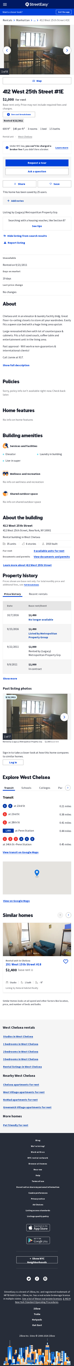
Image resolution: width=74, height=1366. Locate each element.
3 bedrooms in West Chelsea (20, 1059)
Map (39, 80)
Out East (37, 1325)
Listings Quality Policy (38, 1216)
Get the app (64, 12)
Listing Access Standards (38, 1210)
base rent (24, 970)
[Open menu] (4, 4)
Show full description (16, 365)
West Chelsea (25, 136)
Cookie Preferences (37, 1193)
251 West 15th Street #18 (23, 964)
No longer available (41, 619)
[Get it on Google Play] (38, 1240)
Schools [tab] (26, 787)
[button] (67, 788)
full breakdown (31, 584)
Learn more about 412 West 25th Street (27, 565)
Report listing (16, 242)
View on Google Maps (16, 901)
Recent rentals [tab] (38, 594)
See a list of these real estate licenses (42, 1298)
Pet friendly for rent (15, 1125)
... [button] (35, 20)
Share (21, 184)
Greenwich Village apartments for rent (27, 1107)
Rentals (7, 20)
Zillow (37, 1308)
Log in (13, 762)
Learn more (61, 147)
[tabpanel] (37, 641)
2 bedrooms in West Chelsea (20, 1051)
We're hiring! (38, 1146)
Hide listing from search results (27, 235)
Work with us (38, 1152)
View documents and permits (52, 556)
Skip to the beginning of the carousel (37, 998)
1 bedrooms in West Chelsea (20, 1044)
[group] (37, 958)
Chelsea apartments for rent (21, 1084)
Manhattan (23, 20)
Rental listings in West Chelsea (22, 1066)
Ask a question (37, 171)
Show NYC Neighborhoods (37, 1260)
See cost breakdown (21, 114)
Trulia (37, 1314)
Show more (10, 678)
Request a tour (37, 162)
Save (57, 184)
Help (38, 1175)
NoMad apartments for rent (20, 1099)
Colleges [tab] (44, 787)
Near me (38, 1169)
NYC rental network (38, 1158)
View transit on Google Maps (21, 852)
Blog (37, 1140)
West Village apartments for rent (24, 1092)
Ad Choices (38, 1204)
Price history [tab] (12, 594)
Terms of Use (38, 1181)
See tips (37, 226)
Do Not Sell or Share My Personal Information (37, 1187)
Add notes (17, 200)
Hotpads (37, 1319)
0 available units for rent (49, 550)
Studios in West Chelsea (18, 1036)
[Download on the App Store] (38, 1227)
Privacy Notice (38, 1198)
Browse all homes (38, 1163)
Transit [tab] (9, 787)
